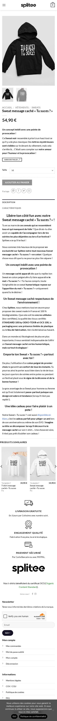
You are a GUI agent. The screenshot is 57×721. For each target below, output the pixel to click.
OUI (14, 716)
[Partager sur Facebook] (18, 190)
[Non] (53, 711)
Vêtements (21, 107)
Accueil (7, 107)
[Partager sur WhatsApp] (13, 190)
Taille (4, 170)
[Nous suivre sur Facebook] (32, 594)
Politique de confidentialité (33, 716)
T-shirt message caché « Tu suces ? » (8, 488)
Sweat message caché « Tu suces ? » (37, 488)
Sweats (36, 107)
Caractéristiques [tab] (11, 208)
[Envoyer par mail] (29, 190)
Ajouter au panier (17, 182)
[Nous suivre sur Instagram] (35, 594)
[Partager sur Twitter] (23, 190)
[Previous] (7, 51)
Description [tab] (8, 202)
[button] (4, 5)
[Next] (50, 51)
